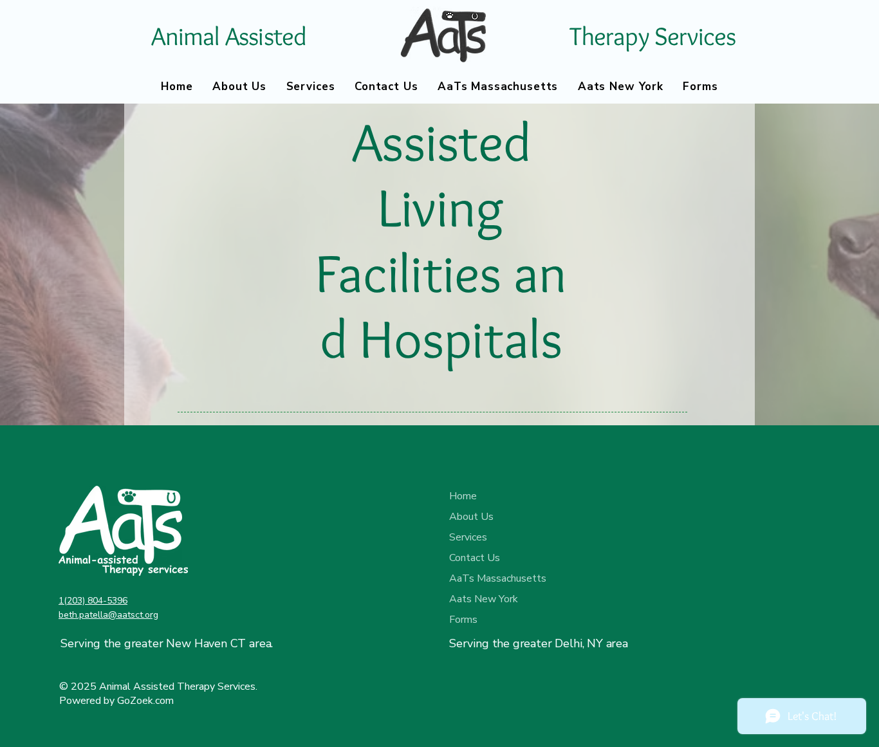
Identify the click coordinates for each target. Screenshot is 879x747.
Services (468, 537)
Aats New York (483, 599)
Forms (463, 620)
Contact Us (474, 558)
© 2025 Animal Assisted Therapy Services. (158, 686)
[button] (621, 86)
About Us (471, 517)
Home (463, 496)
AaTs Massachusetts (494, 578)
